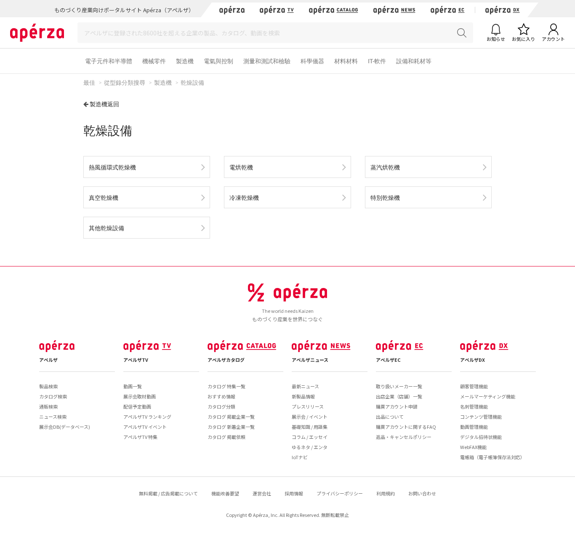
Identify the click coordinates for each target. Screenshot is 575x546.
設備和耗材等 (413, 61)
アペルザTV (135, 359)
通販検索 (48, 406)
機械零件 (154, 61)
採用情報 (294, 493)
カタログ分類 (221, 406)
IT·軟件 (377, 61)
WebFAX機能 (473, 447)
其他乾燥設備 (106, 227)
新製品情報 (303, 396)
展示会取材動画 (139, 396)
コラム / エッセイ (309, 436)
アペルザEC (388, 359)
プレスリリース (308, 406)
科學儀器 (312, 61)
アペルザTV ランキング (147, 416)
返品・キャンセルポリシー (403, 436)
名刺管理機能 (474, 406)
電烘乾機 (241, 167)
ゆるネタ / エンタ (309, 447)
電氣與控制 (218, 61)
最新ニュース (305, 386)
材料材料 (346, 61)
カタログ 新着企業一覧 (231, 426)
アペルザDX (472, 359)
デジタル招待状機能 (481, 436)
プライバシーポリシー (340, 493)
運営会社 (262, 493)
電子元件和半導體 (108, 61)
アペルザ (48, 359)
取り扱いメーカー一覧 (399, 386)
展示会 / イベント (309, 416)
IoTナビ (300, 457)
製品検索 (48, 386)
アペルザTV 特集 (140, 436)
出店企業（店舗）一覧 (399, 396)
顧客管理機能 (474, 386)
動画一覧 (132, 386)
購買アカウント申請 (397, 406)
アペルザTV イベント (145, 426)
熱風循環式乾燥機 (112, 167)
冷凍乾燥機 (244, 197)
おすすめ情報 (221, 396)
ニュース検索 (53, 416)
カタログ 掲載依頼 (226, 436)
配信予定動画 (137, 406)
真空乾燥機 (103, 197)
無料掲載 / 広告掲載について (168, 493)
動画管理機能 (474, 426)
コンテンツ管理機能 (481, 416)
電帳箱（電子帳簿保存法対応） (492, 457)
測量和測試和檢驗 (266, 61)
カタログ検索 (53, 396)
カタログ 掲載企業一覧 (231, 416)
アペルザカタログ (226, 359)
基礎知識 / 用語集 (309, 426)
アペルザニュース (310, 359)
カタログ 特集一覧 (226, 386)
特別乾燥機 (385, 197)
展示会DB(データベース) (64, 426)
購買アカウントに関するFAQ (406, 426)
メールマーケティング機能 (487, 396)
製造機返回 (104, 104)
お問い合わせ (422, 493)
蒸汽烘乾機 (385, 167)
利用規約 (385, 493)
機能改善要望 (225, 493)
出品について (390, 416)
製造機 (185, 61)
